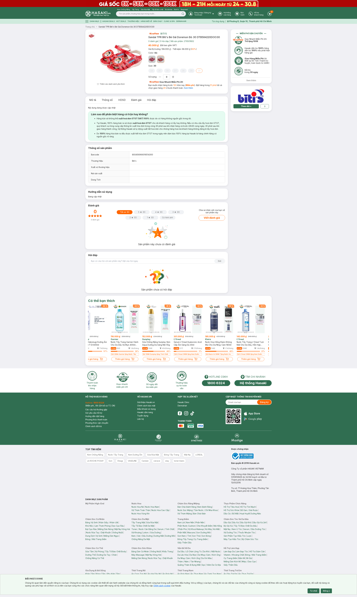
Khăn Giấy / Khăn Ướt (108, 522)
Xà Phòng (99, 551)
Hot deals (121, 21)
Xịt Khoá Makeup (196, 529)
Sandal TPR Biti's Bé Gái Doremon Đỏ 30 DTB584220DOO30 (126, 27)
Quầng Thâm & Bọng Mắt (189, 565)
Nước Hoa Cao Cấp (160, 510)
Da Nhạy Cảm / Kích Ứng (209, 555)
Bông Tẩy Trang (185, 539)
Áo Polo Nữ (168, 574)
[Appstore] (253, 413)
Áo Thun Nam (197, 574)
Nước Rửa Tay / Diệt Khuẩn (98, 532)
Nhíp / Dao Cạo (249, 561)
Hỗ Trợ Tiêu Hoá (231, 507)
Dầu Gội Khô (245, 522)
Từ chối (313, 591)
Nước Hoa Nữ (138, 507)
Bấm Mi (241, 558)
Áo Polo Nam (183, 574)
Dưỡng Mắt (159, 536)
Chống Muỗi (117, 532)
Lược (249, 536)
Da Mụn (193, 555)
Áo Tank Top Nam (212, 574)
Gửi (219, 261)
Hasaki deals (108, 21)
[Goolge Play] (253, 419)
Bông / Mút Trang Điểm (95, 539)
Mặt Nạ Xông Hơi (122, 529)
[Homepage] (97, 14)
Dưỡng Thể (90, 555)
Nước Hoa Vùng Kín (140, 513)
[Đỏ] (160, 59)
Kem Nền (190, 522)
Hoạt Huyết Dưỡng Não (250, 513)
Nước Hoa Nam (152, 507)
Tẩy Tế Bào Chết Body (115, 551)
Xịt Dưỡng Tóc (230, 532)
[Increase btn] (173, 77)
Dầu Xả (235, 522)
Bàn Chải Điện (199, 513)
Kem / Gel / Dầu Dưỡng (142, 536)
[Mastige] (237, 438)
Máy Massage (138, 555)
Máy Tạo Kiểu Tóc (232, 539)
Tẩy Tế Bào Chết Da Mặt (143, 526)
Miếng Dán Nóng (105, 529)
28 (183, 70)
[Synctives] (196, 437)
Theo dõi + (246, 106)
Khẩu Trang (167, 551)
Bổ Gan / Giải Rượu (249, 510)
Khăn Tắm (90, 574)
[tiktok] (192, 413)
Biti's (164, 33)
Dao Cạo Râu (118, 526)
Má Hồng (218, 526)
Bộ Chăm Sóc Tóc (250, 539)
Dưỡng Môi (170, 536)
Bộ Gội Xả (228, 526)
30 (199, 70)
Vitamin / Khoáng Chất (234, 555)
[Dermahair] (158, 438)
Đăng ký (264, 402)
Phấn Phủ (182, 529)
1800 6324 (216, 383)
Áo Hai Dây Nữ (154, 574)
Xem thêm (188, 88)
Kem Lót (181, 522)
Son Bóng (206, 536)
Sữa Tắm (89, 551)
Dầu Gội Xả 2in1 (259, 522)
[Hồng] (152, 59)
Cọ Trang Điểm (200, 539)
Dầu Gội (227, 522)
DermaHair (181, 21)
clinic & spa (169, 21)
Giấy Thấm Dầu (184, 542)
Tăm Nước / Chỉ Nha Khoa (206, 510)
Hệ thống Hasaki (253, 383)
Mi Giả (249, 558)
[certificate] (251, 456)
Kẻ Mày (208, 529)
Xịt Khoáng (137, 532)
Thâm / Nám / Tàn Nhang (189, 561)
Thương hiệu (133, 21)
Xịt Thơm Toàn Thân (141, 510)
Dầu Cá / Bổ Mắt (231, 513)
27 (175, 70)
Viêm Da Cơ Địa (214, 565)
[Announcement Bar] (178, 3)
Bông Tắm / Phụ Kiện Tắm (108, 574)
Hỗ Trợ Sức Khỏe (231, 510)
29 (191, 70)
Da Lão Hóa (183, 555)
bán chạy (157, 21)
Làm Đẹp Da (229, 551)
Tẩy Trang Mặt (138, 522)
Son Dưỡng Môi (203, 532)
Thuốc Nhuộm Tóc (246, 532)
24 (151, 70)
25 (159, 70)
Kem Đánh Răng (204, 507)
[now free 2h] (153, 33)
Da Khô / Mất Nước (211, 551)
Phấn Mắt (182, 532)
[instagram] (186, 413)
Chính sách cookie (161, 585)
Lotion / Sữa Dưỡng (152, 532)
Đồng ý (326, 591)
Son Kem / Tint (184, 536)
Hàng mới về (146, 21)
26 (167, 70)
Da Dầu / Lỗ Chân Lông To (190, 551)
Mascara (191, 532)
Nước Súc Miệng (185, 510)
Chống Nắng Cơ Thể (94, 558)
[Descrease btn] (160, 77)
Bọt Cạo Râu (91, 529)
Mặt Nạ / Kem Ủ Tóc (233, 529)
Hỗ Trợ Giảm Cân (257, 551)
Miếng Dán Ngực (111, 536)
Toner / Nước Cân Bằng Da (144, 529)
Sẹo (203, 565)
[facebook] (180, 413)
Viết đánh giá (212, 217)
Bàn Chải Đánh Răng (187, 507)
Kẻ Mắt (216, 529)
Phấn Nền (199, 522)
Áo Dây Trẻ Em (230, 574)
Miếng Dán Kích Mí (232, 561)
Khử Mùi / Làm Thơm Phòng (97, 526)
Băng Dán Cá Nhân (140, 551)
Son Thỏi (196, 536)
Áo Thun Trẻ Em (245, 574)
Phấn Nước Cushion (187, 526)
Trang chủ (90, 27)
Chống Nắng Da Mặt (141, 539)
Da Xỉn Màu (206, 558)
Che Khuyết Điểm (204, 526)
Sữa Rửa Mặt (152, 522)
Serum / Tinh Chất (166, 529)
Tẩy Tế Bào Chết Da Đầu (245, 526)
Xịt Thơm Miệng (185, 513)
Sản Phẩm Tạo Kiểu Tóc (235, 536)
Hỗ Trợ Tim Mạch (248, 507)
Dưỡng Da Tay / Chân (107, 555)
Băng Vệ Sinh (91, 522)
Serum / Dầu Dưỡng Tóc (254, 529)
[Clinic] (120, 438)
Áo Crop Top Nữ (139, 574)
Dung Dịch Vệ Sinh (93, 536)
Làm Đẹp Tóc (242, 551)
